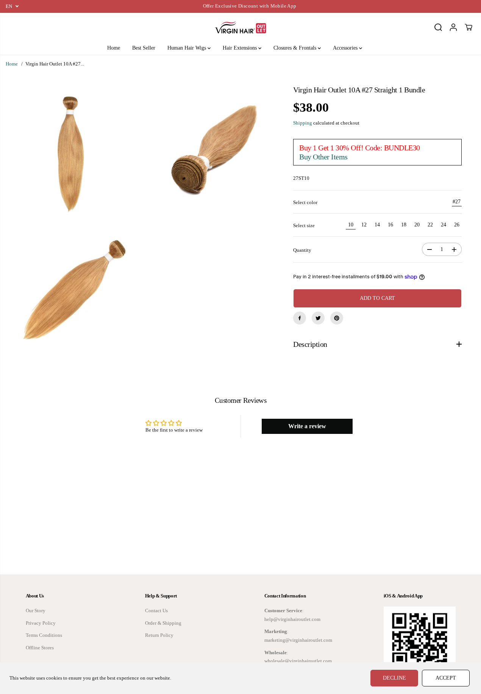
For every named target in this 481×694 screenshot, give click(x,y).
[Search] (438, 27)
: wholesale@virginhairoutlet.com (298, 657)
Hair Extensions (240, 48)
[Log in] (453, 27)
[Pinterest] (336, 318)
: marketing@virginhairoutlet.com (298, 636)
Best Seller (143, 48)
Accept (446, 678)
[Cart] (468, 27)
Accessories (346, 48)
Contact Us (156, 610)
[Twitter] (318, 318)
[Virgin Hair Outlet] (240, 27)
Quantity (302, 250)
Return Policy (159, 635)
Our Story (35, 610)
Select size (304, 225)
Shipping (302, 123)
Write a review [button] (307, 426)
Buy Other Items (323, 157)
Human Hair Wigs (187, 48)
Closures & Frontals (295, 48)
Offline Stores (40, 647)
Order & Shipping (163, 623)
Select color (305, 202)
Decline (394, 678)
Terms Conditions (44, 635)
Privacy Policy (41, 623)
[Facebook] (299, 318)
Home (113, 48)
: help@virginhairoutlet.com (292, 615)
